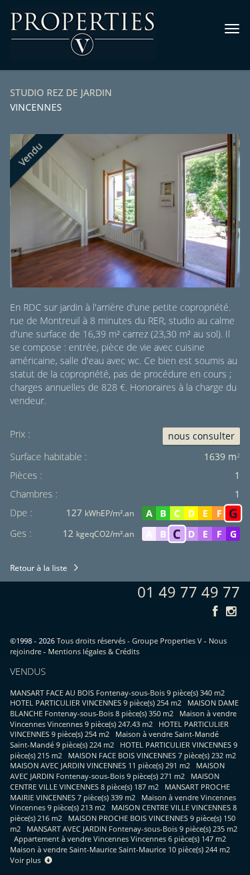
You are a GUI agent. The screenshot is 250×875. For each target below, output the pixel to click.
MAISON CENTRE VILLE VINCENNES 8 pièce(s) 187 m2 (114, 781)
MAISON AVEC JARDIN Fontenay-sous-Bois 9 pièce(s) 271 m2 (117, 770)
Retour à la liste (38, 568)
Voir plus (27, 860)
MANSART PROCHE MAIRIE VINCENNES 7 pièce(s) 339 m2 (120, 792)
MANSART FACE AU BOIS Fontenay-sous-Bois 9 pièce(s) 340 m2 (117, 693)
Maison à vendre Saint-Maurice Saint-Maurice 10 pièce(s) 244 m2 (120, 849)
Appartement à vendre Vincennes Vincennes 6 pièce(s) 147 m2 (120, 839)
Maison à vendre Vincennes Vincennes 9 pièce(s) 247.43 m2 (123, 718)
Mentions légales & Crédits (93, 651)
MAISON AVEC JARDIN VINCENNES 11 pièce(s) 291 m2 (100, 765)
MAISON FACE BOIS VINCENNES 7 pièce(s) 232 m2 (152, 755)
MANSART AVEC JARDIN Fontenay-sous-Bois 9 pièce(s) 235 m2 (132, 829)
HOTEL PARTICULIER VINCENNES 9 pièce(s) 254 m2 (95, 703)
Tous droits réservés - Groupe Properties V (129, 641)
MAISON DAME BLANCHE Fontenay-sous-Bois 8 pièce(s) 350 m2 (124, 708)
